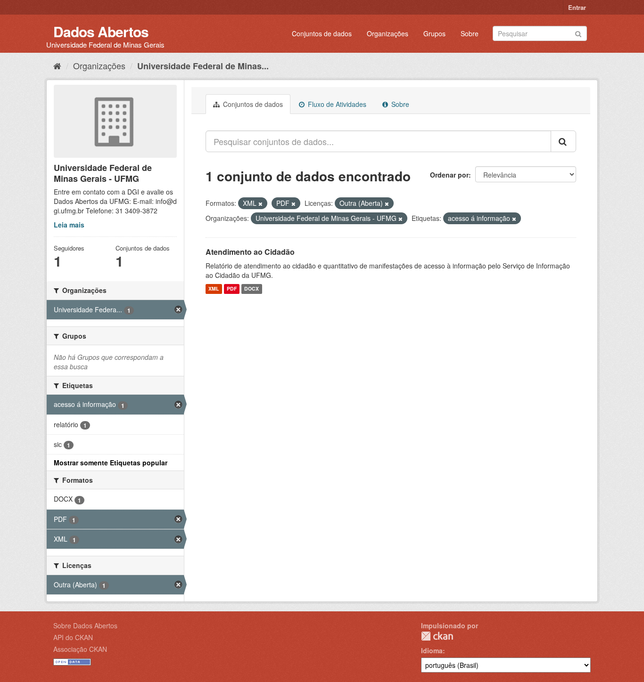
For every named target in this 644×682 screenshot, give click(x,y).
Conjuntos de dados (322, 33)
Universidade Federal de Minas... (203, 66)
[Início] (57, 65)
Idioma (432, 650)
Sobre (470, 33)
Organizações (387, 33)
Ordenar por (449, 174)
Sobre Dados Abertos (85, 625)
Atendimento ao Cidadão (250, 251)
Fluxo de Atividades (336, 104)
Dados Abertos (101, 31)
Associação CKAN (80, 649)
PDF (232, 288)
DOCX (251, 288)
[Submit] (578, 33)
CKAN (437, 636)
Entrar (577, 7)
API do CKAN (73, 637)
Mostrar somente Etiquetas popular (110, 462)
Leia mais (69, 224)
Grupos (434, 33)
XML (213, 288)
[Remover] (260, 203)
